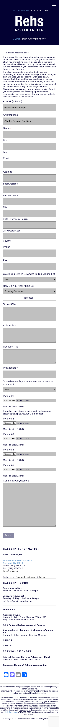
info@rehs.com (11, 712)
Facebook (20, 577)
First (5, 140)
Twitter (42, 577)
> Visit (16, 39)
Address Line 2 (10, 195)
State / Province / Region (15, 219)
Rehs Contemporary (33, 39)
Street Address (10, 183)
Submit (8, 535)
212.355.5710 (39, 10)
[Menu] (54, 5)
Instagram (31, 577)
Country (7, 240)
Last (5, 152)
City (5, 207)
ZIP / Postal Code (11, 230)
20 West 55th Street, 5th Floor (17, 560)
